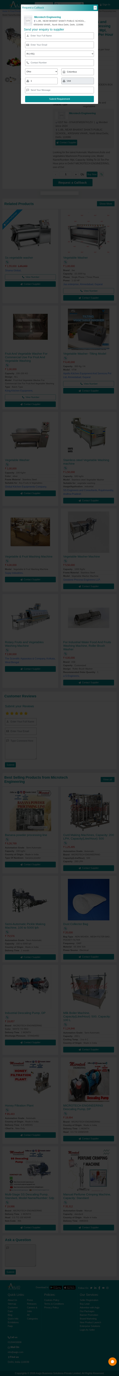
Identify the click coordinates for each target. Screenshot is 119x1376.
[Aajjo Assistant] (112, 1361)
